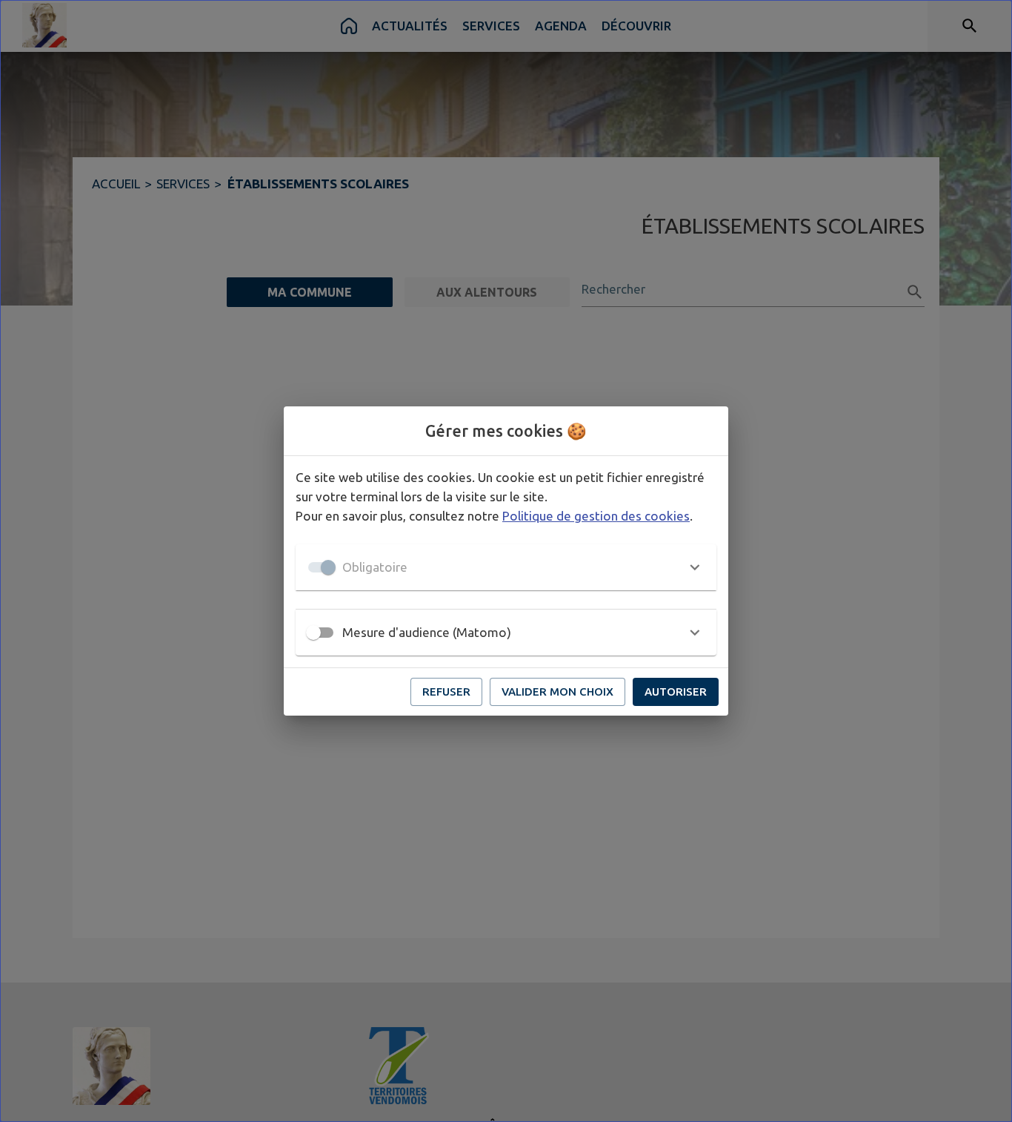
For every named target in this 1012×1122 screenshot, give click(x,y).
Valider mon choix (557, 691)
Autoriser (676, 691)
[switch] (313, 632)
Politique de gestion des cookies (596, 516)
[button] (506, 567)
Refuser (446, 691)
